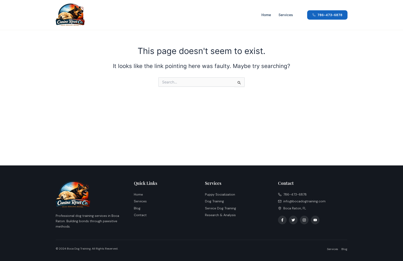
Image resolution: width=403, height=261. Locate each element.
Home (266, 15)
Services (285, 15)
